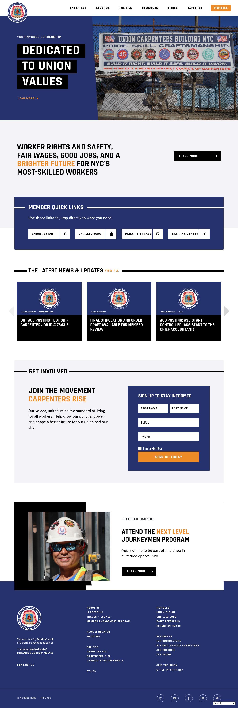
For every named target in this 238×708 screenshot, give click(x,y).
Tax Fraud (163, 654)
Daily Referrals (138, 233)
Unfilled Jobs (90, 233)
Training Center (185, 233)
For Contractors (168, 641)
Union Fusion (42, 233)
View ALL (112, 270)
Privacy (46, 698)
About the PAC (97, 651)
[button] (224, 311)
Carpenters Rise (99, 656)
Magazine (93, 636)
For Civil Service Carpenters (177, 645)
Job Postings (165, 650)
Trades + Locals (99, 617)
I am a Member (152, 448)
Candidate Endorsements (105, 660)
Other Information (170, 669)
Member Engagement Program (108, 621)
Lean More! (27, 98)
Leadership (95, 612)
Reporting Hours (168, 626)
